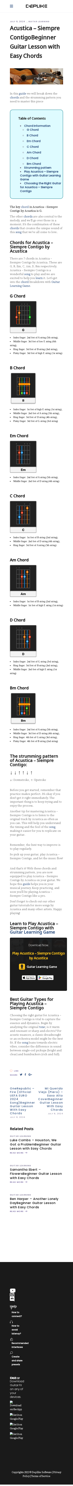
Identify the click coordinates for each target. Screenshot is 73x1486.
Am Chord (34, 152)
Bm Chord (34, 164)
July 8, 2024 (18, 21)
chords (14, 97)
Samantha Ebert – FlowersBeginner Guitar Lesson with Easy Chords (36, 1173)
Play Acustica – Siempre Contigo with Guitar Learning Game (40, 175)
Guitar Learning (39, 21)
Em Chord (34, 141)
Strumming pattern (37, 168)
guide (22, 93)
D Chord (32, 158)
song (19, 232)
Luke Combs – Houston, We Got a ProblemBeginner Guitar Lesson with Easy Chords (35, 1144)
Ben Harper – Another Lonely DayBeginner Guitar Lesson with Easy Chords (34, 1203)
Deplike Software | (42, 1472)
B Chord (32, 135)
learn (39, 278)
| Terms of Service (40, 1476)
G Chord (33, 130)
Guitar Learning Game (32, 932)
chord (25, 207)
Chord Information (37, 126)
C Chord (33, 147)
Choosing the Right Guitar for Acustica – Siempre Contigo (40, 187)
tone (42, 1027)
